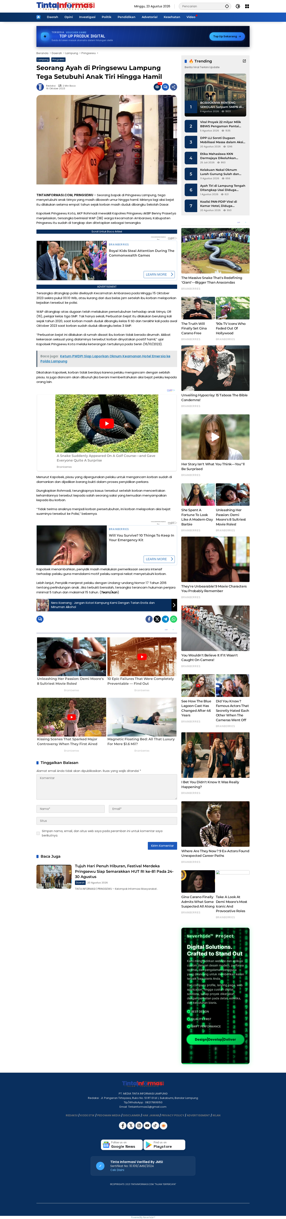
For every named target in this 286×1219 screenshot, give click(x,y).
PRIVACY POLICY (172, 1115)
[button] (227, 6)
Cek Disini (117, 1170)
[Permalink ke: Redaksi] (41, 87)
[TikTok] (156, 1128)
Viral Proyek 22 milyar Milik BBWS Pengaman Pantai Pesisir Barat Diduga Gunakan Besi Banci (220, 124)
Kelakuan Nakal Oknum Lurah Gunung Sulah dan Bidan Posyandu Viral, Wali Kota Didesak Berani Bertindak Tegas (220, 172)
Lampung (43, 59)
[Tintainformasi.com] (65, 6)
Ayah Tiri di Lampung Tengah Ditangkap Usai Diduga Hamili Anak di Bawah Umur (222, 188)
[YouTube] (147, 1128)
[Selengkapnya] (244, 61)
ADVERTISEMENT (198, 1115)
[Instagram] (139, 1128)
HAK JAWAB (151, 1115)
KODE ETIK (87, 1115)
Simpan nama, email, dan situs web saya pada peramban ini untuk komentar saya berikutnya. (102, 833)
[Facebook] (149, 619)
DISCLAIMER (131, 1115)
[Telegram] (165, 619)
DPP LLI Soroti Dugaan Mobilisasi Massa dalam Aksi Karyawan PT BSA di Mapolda (222, 140)
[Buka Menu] (247, 6)
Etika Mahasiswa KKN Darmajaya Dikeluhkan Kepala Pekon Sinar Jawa (219, 156)
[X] (131, 1128)
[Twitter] (157, 619)
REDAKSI (72, 1115)
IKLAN (216, 1115)
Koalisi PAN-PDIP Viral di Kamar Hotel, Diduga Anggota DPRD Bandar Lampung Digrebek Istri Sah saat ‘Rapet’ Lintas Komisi (222, 204)
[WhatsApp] (173, 619)
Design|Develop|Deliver (215, 1039)
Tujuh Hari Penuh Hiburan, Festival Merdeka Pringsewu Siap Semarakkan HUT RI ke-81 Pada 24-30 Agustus (124, 871)
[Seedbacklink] (163, 1126)
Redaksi (51, 86)
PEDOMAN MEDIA (109, 1115)
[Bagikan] (173, 87)
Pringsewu (58, 59)
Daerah (80, 882)
